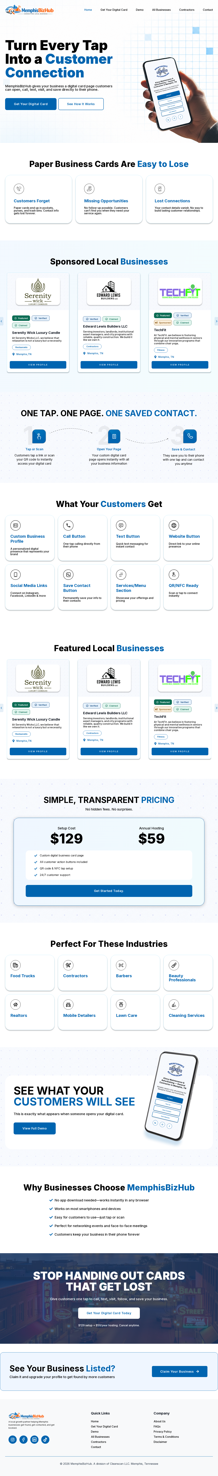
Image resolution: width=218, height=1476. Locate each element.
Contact (208, 9)
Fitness (90, 350)
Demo (140, 9)
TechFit (89, 330)
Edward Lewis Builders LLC (34, 326)
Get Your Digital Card (113, 9)
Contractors (186, 9)
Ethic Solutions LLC (170, 330)
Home (88, 9)
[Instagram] (13, 1440)
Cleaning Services (166, 350)
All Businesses (161, 9)
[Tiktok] (45, 1440)
